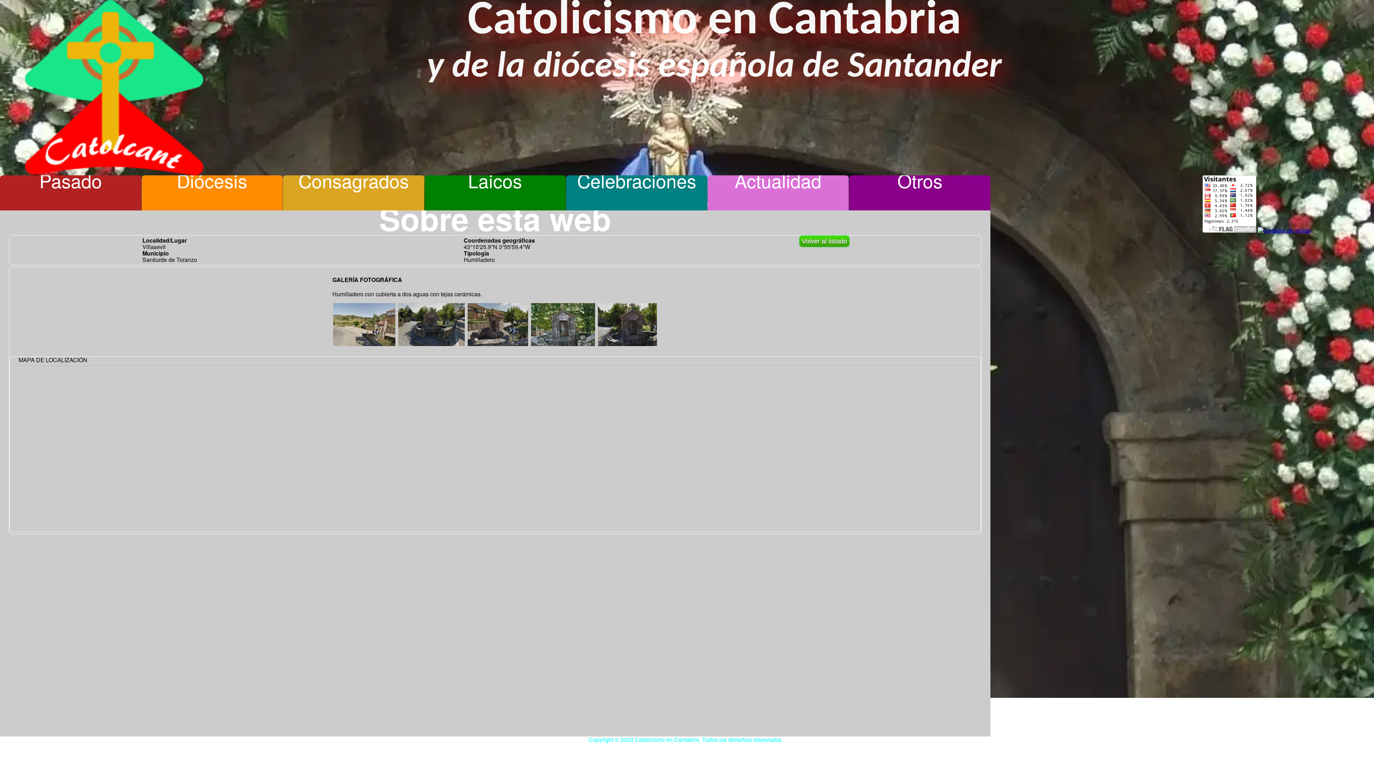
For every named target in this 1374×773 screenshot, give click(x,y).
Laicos (495, 180)
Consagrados (353, 180)
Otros (919, 180)
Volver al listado (824, 241)
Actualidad (778, 180)
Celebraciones (636, 180)
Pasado (70, 180)
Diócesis (212, 180)
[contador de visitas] (1284, 230)
